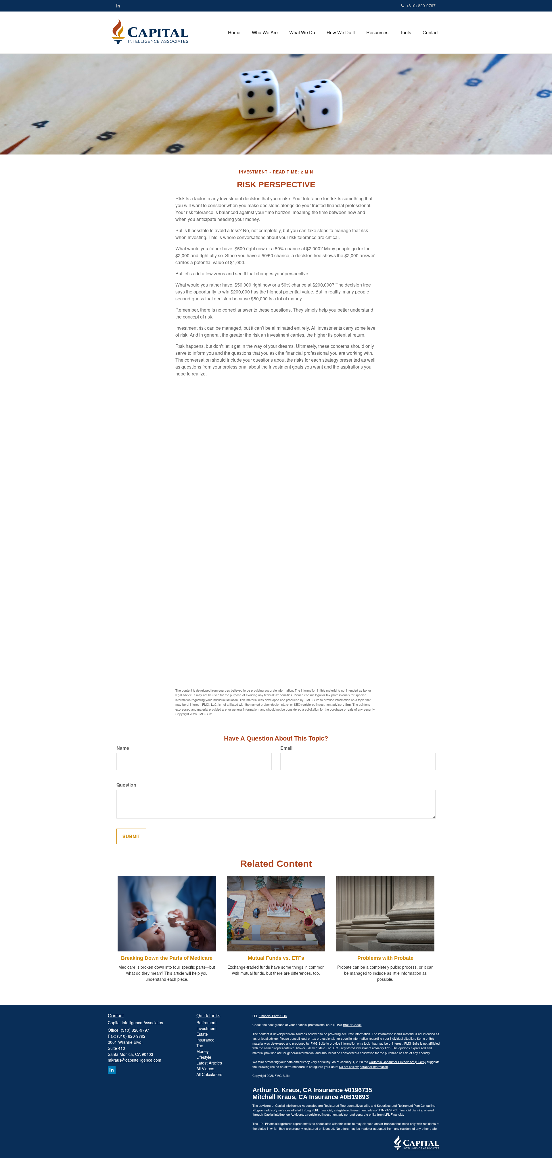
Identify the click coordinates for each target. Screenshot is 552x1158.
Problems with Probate (385, 958)
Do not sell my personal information (363, 1066)
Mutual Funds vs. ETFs (276, 958)
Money (202, 1051)
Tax (199, 1045)
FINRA (384, 1110)
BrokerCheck (352, 1024)
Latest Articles (209, 1063)
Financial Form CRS (273, 1015)
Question (126, 785)
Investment (206, 1028)
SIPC (393, 1110)
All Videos (205, 1068)
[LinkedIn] (118, 5)
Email (286, 748)
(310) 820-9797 (421, 5)
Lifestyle (203, 1057)
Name (122, 748)
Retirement (206, 1022)
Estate (202, 1034)
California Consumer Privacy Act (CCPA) (397, 1061)
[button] (264, 32)
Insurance (205, 1040)
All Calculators (209, 1074)
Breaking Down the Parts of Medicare (166, 958)
